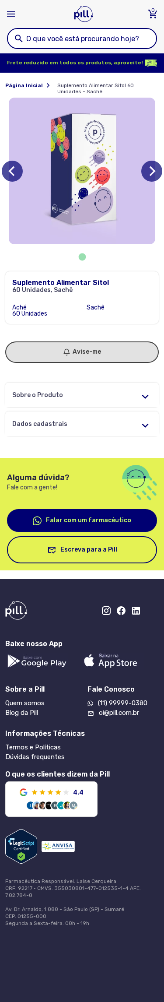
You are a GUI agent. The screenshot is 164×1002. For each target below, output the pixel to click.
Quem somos (25, 703)
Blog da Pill (21, 713)
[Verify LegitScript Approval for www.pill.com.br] (21, 846)
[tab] (82, 257)
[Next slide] (151, 171)
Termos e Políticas (33, 747)
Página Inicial (24, 85)
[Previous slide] (12, 171)
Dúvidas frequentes (35, 757)
